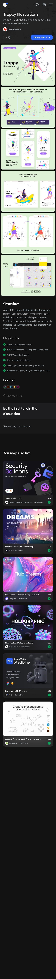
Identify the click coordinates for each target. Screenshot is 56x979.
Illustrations (38, 502)
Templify (12, 599)
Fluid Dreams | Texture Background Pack (22, 594)
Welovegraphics (14, 29)
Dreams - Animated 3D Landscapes (20, 546)
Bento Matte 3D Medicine (16, 691)
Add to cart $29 (42, 37)
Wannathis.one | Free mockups (20, 502)
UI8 (10, 550)
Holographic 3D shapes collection (19, 643)
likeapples (13, 743)
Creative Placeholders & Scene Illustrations (23, 739)
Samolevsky (13, 647)
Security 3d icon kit (13, 498)
